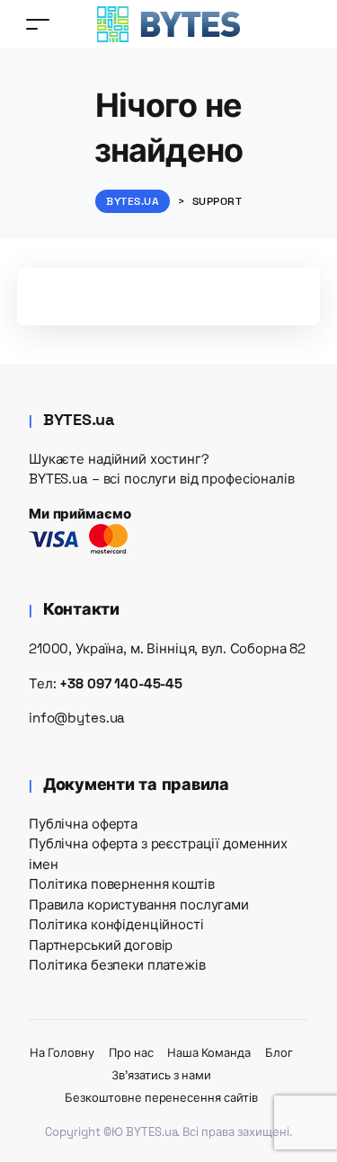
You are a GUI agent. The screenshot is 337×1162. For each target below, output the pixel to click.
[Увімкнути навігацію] (37, 23)
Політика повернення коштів (122, 883)
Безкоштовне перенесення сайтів (161, 1097)
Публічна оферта (83, 823)
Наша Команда (209, 1052)
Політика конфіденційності (116, 924)
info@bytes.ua (77, 717)
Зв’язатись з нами (160, 1075)
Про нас (131, 1052)
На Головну (62, 1052)
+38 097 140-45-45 (120, 683)
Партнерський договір (101, 945)
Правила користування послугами (139, 904)
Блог (279, 1052)
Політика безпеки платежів (117, 964)
